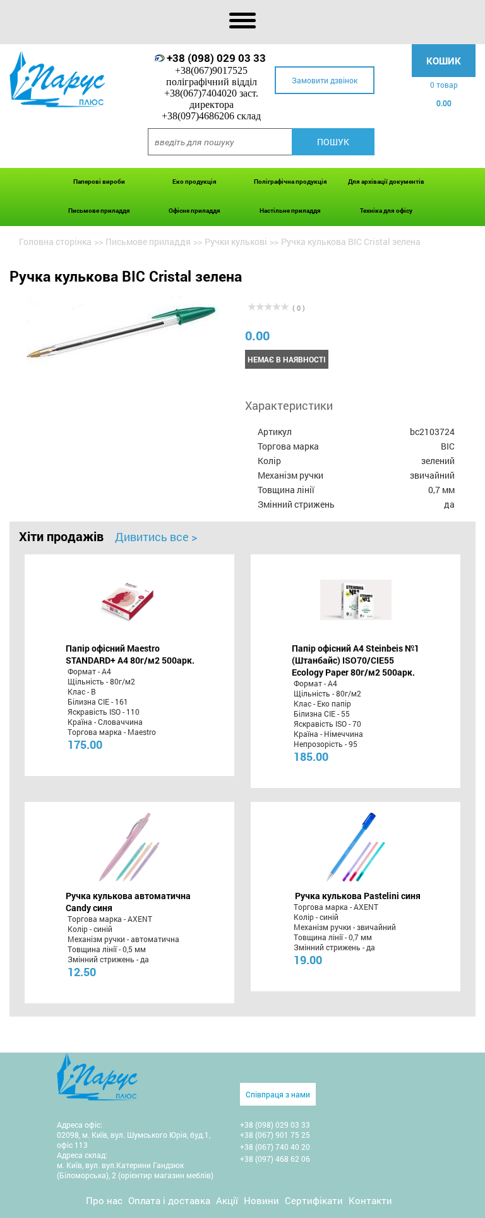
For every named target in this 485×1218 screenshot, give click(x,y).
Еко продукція (194, 181)
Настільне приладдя (290, 210)
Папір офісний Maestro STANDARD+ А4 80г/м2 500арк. (130, 654)
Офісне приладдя (194, 210)
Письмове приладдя (99, 210)
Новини (261, 1200)
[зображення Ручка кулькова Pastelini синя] (356, 847)
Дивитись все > (156, 536)
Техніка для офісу (386, 210)
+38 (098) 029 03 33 (216, 58)
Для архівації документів (386, 181)
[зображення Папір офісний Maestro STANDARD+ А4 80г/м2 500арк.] (129, 600)
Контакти (370, 1200)
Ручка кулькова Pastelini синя (358, 896)
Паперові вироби (99, 181)
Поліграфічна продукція (290, 181)
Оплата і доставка (169, 1200)
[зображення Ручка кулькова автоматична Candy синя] (129, 847)
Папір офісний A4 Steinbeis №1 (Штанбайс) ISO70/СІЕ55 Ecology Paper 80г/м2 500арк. (355, 660)
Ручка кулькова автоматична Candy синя (128, 902)
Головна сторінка (55, 242)
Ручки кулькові (236, 242)
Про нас (104, 1200)
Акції (227, 1200)
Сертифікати (314, 1200)
